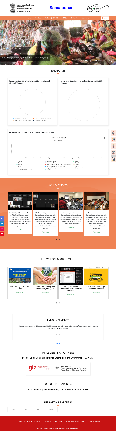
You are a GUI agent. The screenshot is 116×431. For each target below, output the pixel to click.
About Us (38, 18)
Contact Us (74, 18)
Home (29, 18)
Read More (19, 230)
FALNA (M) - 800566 (51, 18)
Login (105, 18)
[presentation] (56, 238)
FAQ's (65, 18)
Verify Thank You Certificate (75, 421)
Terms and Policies (94, 421)
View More (58, 343)
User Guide (85, 18)
